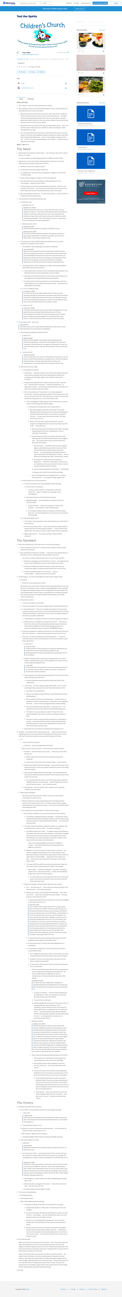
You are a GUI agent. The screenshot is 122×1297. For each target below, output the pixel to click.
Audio (23, 83)
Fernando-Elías (82, 149)
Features (69, 3)
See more (102, 30)
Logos (27, 1289)
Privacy (82, 1289)
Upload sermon (86, 3)
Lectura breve (82, 147)
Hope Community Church (30, 54)
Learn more (79, 9)
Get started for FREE (100, 3)
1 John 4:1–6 (21, 63)
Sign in (116, 3)
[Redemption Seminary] (91, 192)
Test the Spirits (27, 88)
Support (104, 1289)
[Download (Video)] (66, 87)
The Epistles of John (22, 59)
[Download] (103, 51)
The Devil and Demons (85, 124)
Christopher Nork (82, 173)
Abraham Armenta (83, 126)
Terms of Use (93, 1289)
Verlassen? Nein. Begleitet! (86, 171)
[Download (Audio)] (66, 83)
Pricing (76, 3)
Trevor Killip (26, 53)
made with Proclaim (62, 52)
